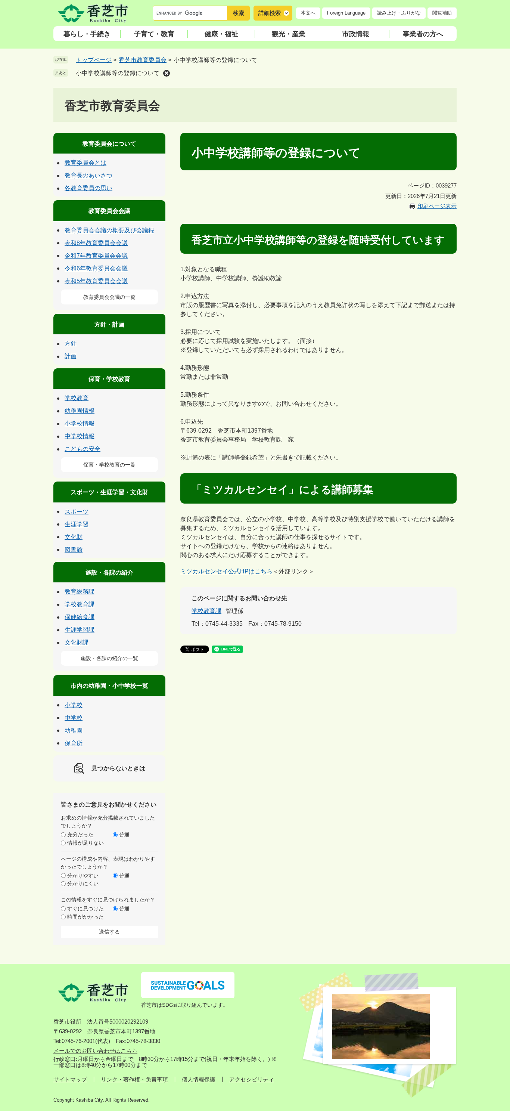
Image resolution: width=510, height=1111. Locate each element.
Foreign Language (346, 13)
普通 (124, 835)
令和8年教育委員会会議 (96, 243)
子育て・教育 (154, 34)
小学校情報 (79, 423)
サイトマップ (70, 1079)
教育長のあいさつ (88, 175)
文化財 (74, 537)
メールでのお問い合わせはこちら (95, 1050)
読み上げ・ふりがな (399, 13)
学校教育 (76, 398)
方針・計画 (109, 324)
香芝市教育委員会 (143, 60)
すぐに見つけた (85, 909)
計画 (71, 356)
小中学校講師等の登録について (117, 73)
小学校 (74, 705)
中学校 (74, 718)
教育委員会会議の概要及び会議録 (109, 230)
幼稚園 (74, 730)
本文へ (308, 13)
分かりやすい (83, 876)
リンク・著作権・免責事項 (134, 1079)
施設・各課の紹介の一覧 (109, 658)
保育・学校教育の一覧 (109, 465)
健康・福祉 (221, 34)
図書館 (74, 550)
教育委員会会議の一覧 (109, 297)
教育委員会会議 (109, 211)
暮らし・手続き (87, 34)
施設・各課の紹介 (109, 572)
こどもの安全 (82, 449)
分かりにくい (83, 883)
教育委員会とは (85, 163)
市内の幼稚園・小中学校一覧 (109, 686)
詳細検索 (269, 13)
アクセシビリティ (251, 1079)
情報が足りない (85, 843)
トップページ (94, 60)
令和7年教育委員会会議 (96, 256)
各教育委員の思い (88, 188)
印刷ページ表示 (437, 206)
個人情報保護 (198, 1079)
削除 (166, 73)
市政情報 (355, 34)
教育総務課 (79, 591)
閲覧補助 (442, 13)
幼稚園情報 (79, 411)
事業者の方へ (423, 34)
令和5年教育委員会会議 (96, 281)
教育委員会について (109, 143)
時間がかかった (85, 917)
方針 (71, 343)
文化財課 (76, 642)
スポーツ (76, 511)
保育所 (74, 743)
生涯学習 (76, 524)
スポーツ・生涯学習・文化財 (109, 492)
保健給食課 (79, 617)
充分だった (80, 835)
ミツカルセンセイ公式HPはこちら (226, 571)
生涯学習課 (79, 629)
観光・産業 (288, 34)
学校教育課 (206, 611)
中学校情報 (79, 436)
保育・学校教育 (109, 379)
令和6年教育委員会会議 (96, 268)
